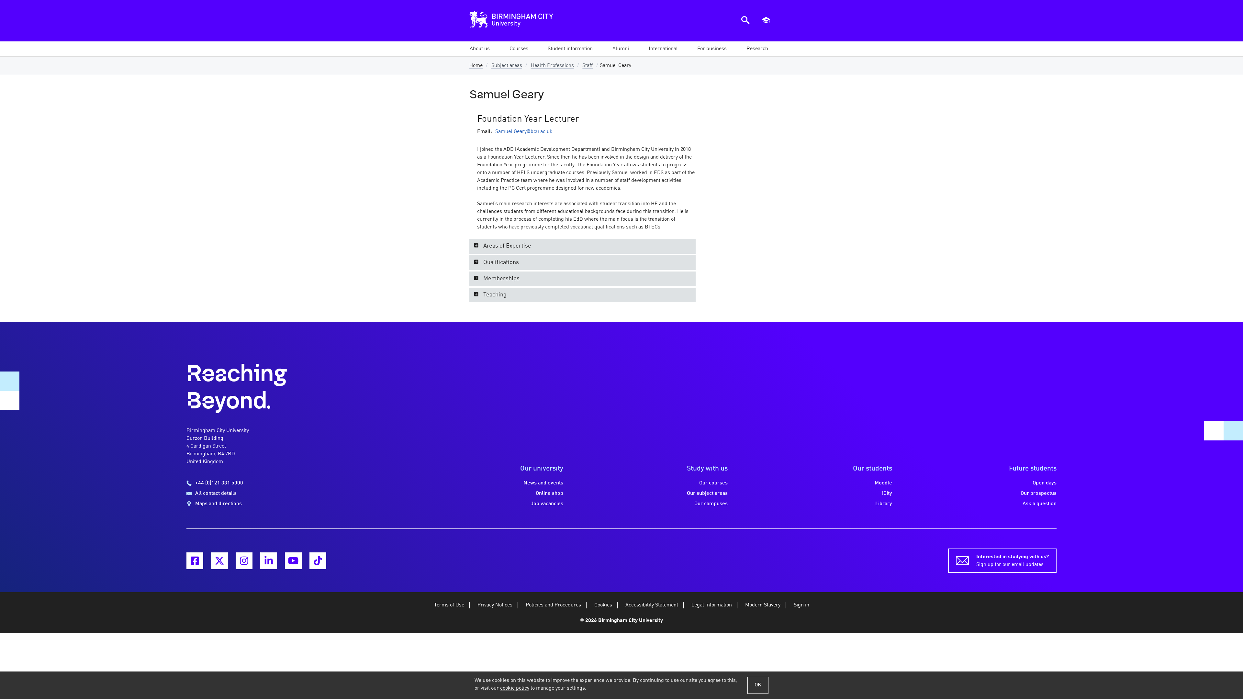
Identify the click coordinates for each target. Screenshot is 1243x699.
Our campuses (711, 503)
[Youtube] (293, 560)
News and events (543, 483)
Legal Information (711, 605)
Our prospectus (1039, 493)
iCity (887, 493)
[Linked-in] (268, 560)
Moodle (883, 483)
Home (476, 65)
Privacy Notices (494, 605)
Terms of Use (449, 605)
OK (758, 685)
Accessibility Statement (651, 605)
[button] (480, 49)
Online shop (549, 493)
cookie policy (514, 688)
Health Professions (552, 65)
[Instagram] (244, 560)
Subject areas (506, 65)
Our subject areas (707, 493)
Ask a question (1040, 503)
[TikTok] (317, 560)
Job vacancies (547, 503)
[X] (219, 560)
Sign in (801, 605)
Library (883, 503)
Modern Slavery (762, 605)
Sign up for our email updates (1012, 560)
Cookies (603, 605)
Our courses (713, 483)
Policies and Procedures (553, 605)
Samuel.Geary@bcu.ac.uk (524, 131)
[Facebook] (194, 560)
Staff (587, 65)
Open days (1045, 483)
